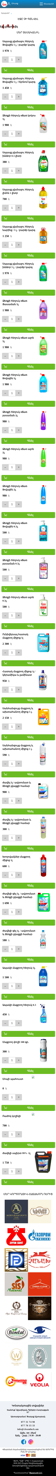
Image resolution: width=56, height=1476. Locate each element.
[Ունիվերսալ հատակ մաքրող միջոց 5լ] (43, 642)
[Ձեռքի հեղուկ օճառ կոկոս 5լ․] (43, 124)
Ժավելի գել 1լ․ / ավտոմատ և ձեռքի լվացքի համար (18, 932)
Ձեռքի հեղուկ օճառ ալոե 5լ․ (18, 339)
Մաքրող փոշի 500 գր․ (15, 1042)
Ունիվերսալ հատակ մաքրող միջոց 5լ (15, 636)
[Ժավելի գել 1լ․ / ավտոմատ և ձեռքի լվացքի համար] (43, 939)
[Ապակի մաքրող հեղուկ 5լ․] (43, 976)
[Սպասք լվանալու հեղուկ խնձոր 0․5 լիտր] (43, 161)
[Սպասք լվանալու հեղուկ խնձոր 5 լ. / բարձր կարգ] (43, 272)
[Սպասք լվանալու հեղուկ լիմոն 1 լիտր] (43, 198)
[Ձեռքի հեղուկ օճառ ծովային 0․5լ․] (43, 531)
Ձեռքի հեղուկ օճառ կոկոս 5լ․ (19, 117)
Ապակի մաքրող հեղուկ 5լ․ (18, 968)
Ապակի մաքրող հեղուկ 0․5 (19, 1005)
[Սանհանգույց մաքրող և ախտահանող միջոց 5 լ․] (43, 716)
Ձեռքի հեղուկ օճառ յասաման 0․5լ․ (14, 562)
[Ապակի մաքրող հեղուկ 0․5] (43, 1013)
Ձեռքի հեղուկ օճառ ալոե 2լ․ (18, 451)
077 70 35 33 (28, 1425)
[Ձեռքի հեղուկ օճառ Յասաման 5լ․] (43, 309)
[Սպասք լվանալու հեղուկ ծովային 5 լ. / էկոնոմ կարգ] (43, 87)
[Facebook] (23, 1441)
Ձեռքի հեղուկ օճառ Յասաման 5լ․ (14, 303)
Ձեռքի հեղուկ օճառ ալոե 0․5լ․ (18, 599)
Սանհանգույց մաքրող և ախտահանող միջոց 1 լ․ (17, 747)
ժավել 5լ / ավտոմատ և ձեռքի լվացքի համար (16, 784)
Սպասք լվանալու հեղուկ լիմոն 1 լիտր (18, 191)
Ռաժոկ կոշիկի (11, 1116)
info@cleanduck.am (28, 1429)
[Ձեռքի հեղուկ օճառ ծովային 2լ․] (43, 494)
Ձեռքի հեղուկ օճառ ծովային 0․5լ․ (14, 525)
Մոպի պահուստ (12, 1079)
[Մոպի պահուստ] (43, 1087)
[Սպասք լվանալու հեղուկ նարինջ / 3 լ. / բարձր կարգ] (43, 235)
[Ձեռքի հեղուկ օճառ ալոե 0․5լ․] (43, 605)
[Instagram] (30, 1441)
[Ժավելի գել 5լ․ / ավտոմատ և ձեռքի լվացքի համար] (43, 902)
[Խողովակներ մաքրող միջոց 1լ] (43, 865)
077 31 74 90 (28, 1422)
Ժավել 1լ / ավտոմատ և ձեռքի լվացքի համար (16, 821)
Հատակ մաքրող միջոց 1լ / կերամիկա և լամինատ (18, 673)
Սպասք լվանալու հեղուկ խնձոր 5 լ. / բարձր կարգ (18, 265)
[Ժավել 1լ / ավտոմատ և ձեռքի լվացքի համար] (43, 828)
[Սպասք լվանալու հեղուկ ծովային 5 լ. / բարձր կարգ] (43, 49)
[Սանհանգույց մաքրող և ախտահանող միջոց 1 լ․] (43, 754)
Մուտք (15, 3)
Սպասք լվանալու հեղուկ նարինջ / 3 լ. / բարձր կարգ (18, 228)
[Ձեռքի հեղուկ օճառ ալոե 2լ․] (43, 457)
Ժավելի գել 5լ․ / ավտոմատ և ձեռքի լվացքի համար (18, 895)
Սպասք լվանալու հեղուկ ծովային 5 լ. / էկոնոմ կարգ (18, 80)
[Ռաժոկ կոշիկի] (43, 1124)
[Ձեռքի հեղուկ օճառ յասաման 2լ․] (43, 420)
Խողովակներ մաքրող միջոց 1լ (16, 858)
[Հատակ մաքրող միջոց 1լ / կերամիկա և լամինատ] (43, 680)
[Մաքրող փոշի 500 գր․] (43, 1050)
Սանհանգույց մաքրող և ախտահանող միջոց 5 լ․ (17, 710)
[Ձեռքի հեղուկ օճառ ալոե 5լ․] (43, 346)
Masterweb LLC (35, 1473)
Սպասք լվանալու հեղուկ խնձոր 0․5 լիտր (18, 154)
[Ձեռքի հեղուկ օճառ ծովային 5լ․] (43, 383)
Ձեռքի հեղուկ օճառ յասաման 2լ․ (14, 414)
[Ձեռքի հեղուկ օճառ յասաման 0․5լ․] (43, 568)
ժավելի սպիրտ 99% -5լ (16, 1153)
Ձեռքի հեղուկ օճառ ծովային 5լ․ (14, 377)
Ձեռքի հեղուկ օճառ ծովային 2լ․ (14, 488)
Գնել (30, 70)
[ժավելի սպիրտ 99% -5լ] (43, 1161)
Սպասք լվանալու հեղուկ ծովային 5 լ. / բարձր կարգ (18, 43)
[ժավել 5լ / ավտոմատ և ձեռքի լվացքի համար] (43, 791)
